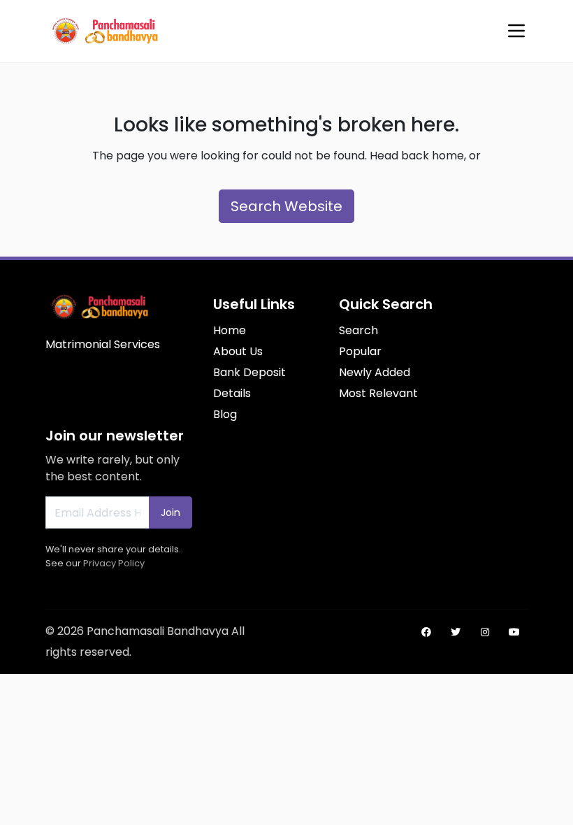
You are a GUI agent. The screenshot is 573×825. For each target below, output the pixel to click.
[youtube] (514, 632)
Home (229, 330)
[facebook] (426, 632)
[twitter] (455, 632)
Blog (225, 414)
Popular (360, 351)
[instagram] (485, 632)
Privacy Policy (114, 563)
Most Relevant (378, 393)
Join (170, 512)
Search (358, 330)
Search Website (286, 206)
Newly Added (374, 372)
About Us (238, 351)
